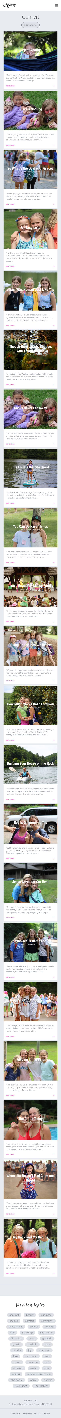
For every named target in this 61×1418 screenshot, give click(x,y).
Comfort (29, 1320)
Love (15, 1356)
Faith (12, 1332)
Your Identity (41, 1385)
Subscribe (30, 25)
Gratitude (47, 1338)
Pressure (33, 1362)
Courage (49, 1326)
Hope (47, 1344)
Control (34, 1326)
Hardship (32, 1344)
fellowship (27, 1332)
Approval (14, 1314)
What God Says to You (39, 1373)
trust (46, 1367)
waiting (16, 1373)
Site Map (46, 1413)
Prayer (17, 1362)
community (47, 1320)
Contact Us (16, 1413)
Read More (10, 86)
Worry (33, 1379)
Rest (47, 1362)
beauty (29, 1314)
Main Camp (31, 1356)
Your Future (21, 1385)
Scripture (18, 1367)
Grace (32, 1338)
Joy (29, 1350)
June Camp (44, 1350)
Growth (16, 1344)
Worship (48, 1379)
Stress (33, 1367)
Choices (14, 1320)
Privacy (37, 1413)
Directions (27, 1413)
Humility (17, 1350)
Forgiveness (46, 1332)
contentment (16, 1326)
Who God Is (16, 1379)
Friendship (16, 1338)
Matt (47, 1356)
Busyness (46, 1314)
